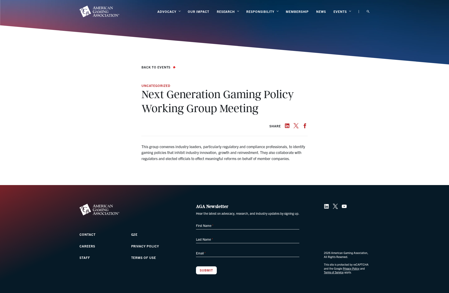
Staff (85, 257)
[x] (296, 125)
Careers (87, 246)
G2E (134, 234)
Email (201, 253)
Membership (297, 11)
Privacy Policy (145, 246)
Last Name (204, 239)
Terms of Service (334, 272)
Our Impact (198, 11)
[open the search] (368, 11)
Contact (88, 234)
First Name (204, 225)
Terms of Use (143, 257)
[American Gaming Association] (99, 11)
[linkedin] (287, 125)
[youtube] (344, 206)
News (321, 11)
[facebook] (305, 125)
